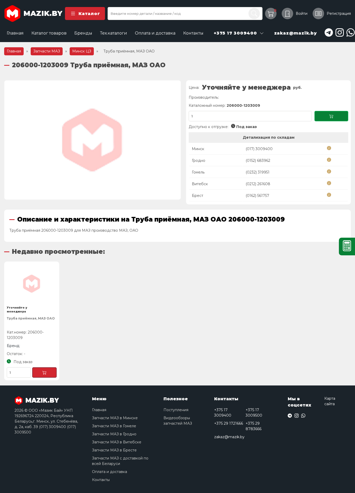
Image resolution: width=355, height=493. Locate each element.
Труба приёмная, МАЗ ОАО (31, 318)
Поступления (175, 410)
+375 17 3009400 (222, 413)
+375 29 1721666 (228, 423)
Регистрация (339, 13)
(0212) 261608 (258, 184)
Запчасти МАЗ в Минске (115, 418)
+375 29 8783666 (253, 426)
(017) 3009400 (259, 148)
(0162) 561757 (257, 195)
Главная (15, 33)
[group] (92, 140)
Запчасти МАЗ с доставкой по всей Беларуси (120, 461)
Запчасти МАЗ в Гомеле (114, 426)
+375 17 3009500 (254, 413)
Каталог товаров (49, 33)
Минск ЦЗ (81, 51)
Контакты (193, 33)
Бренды (83, 33)
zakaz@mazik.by (229, 437)
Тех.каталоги (113, 33)
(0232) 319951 (257, 172)
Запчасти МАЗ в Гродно (114, 434)
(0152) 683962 (258, 160)
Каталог (89, 13)
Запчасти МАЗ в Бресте (114, 450)
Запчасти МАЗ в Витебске (116, 442)
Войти (301, 13)
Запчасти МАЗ (46, 51)
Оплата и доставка (155, 33)
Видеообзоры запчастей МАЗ (177, 421)
